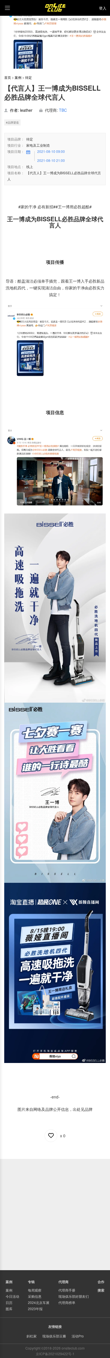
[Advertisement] (55, 1214)
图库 (9, 1308)
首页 (7, 77)
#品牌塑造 (12, 122)
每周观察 (34, 1290)
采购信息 (34, 1296)
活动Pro (78, 1336)
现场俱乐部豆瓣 (54, 1336)
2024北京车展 (38, 1302)
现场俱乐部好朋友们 (73, 1296)
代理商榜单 (66, 1302)
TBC (63, 110)
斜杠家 (32, 1336)
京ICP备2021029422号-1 (55, 1353)
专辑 (31, 1281)
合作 (101, 1281)
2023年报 (35, 1308)
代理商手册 (66, 1290)
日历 (9, 1302)
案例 (18, 77)
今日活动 (12, 1296)
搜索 (101, 1290)
